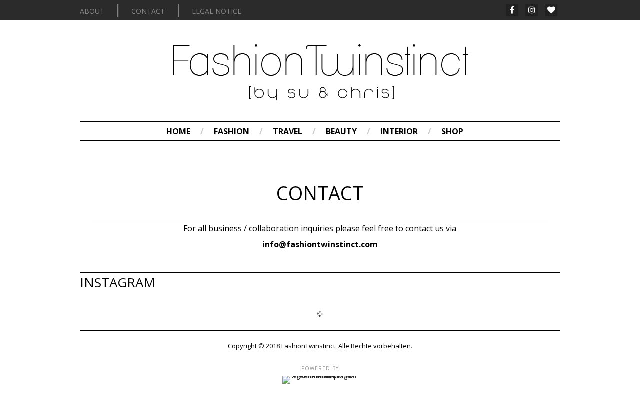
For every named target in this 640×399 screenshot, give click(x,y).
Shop (453, 131)
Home (178, 131)
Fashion (232, 131)
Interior (399, 131)
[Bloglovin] (551, 10)
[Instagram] (532, 10)
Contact (148, 11)
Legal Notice (217, 11)
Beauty (341, 131)
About (92, 11)
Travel (287, 131)
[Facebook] (512, 10)
